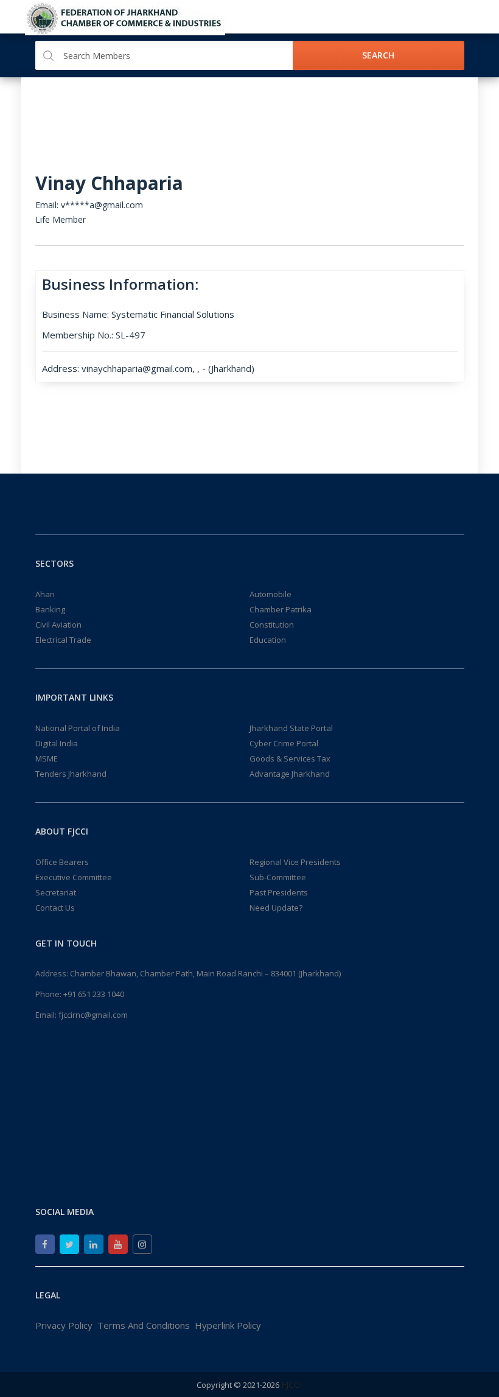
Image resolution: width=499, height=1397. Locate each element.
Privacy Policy (63, 1325)
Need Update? (276, 907)
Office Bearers (62, 861)
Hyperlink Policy (228, 1325)
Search (378, 55)
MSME (46, 758)
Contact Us (55, 907)
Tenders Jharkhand (70, 773)
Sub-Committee (278, 877)
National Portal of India (77, 728)
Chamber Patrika (281, 609)
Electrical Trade (63, 639)
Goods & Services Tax (290, 758)
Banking (50, 609)
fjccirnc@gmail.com (93, 1014)
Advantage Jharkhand (290, 773)
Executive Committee (73, 877)
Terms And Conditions (143, 1325)
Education (268, 639)
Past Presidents (279, 892)
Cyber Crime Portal (284, 743)
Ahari (45, 594)
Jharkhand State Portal (291, 728)
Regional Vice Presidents (295, 861)
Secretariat (55, 892)
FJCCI (291, 1384)
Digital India (56, 743)
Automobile (270, 594)
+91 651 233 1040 (93, 994)
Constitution (272, 624)
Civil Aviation (58, 624)
